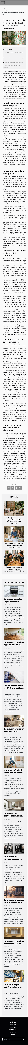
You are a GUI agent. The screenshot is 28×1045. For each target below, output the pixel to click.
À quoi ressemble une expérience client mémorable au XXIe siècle (14, 569)
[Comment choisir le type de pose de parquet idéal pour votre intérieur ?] (14, 634)
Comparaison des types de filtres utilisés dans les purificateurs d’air (13, 603)
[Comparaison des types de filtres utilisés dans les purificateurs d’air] (14, 591)
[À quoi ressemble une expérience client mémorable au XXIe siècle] (14, 558)
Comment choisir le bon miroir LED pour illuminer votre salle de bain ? (14, 945)
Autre (13, 1034)
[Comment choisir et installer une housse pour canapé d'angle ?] (14, 720)
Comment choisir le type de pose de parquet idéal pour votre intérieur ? (14, 646)
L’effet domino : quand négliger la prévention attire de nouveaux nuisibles (14, 521)
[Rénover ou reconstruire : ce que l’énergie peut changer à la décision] (14, 534)
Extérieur (13, 1022)
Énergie (13, 1027)
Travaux (13, 1032)
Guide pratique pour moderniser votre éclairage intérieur (14, 902)
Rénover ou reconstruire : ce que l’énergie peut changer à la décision (14, 545)
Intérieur (9, 9)
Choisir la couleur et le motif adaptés (14, 52)
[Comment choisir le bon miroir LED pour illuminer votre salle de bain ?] (14, 933)
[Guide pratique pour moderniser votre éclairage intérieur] (14, 891)
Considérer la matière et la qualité (13, 55)
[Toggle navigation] (3, 2)
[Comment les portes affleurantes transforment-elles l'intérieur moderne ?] (14, 805)
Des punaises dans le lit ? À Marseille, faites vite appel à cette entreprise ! (13, 689)
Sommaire (8, 49)
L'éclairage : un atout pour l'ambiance (14, 62)
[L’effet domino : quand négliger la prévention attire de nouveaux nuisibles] (14, 508)
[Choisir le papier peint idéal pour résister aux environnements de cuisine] (14, 976)
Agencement (13, 1029)
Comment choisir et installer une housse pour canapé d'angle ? (14, 732)
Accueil (3, 9)
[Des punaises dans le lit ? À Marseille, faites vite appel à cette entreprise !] (14, 677)
